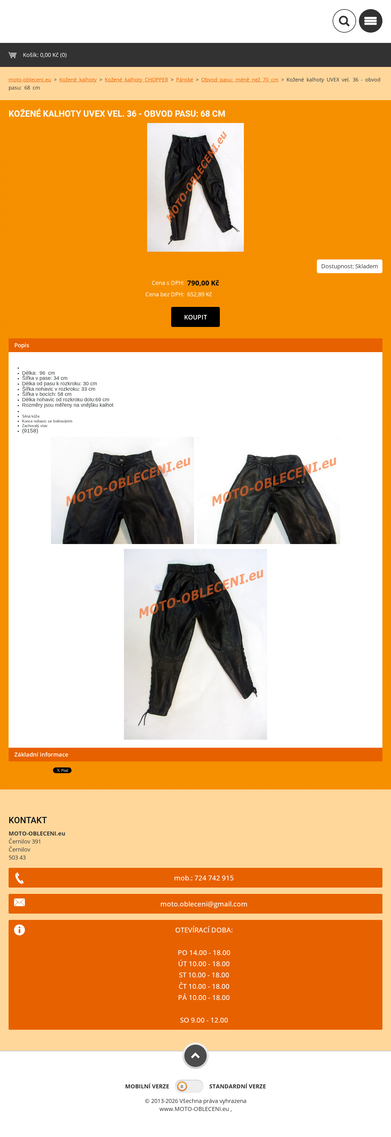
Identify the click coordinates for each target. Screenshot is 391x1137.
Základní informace (41, 754)
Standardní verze (237, 1086)
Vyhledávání (344, 21)
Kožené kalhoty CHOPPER (136, 79)
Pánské (184, 79)
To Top (195, 1056)
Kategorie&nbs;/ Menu (370, 21)
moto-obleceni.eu (30, 79)
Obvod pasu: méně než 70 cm (240, 79)
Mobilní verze (147, 1086)
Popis (21, 345)
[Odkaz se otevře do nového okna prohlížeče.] (195, 249)
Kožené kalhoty (78, 79)
